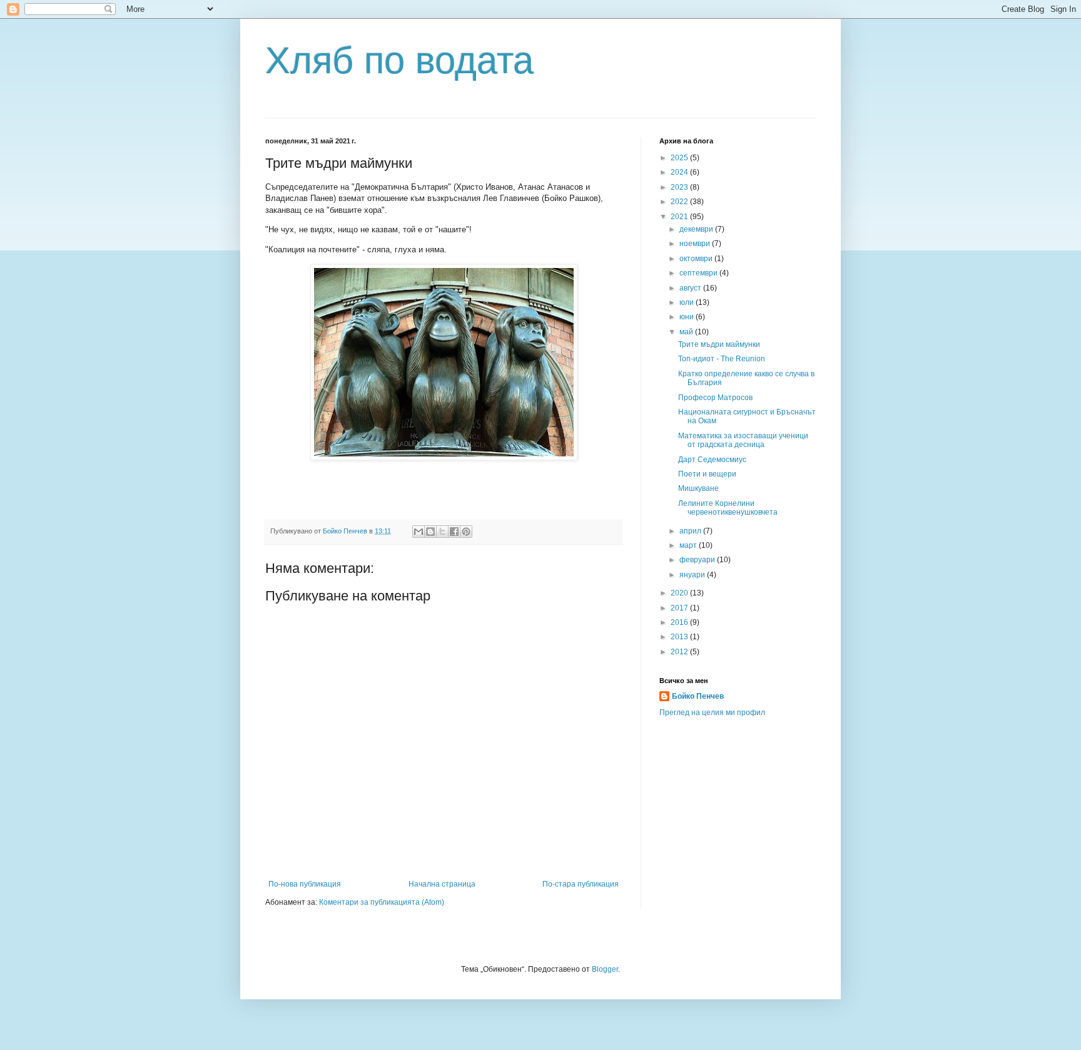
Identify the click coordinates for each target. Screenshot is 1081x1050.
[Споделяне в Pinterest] (466, 531)
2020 (680, 593)
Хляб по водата (399, 60)
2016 (680, 622)
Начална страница (442, 884)
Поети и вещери (707, 474)
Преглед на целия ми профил (712, 712)
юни (687, 316)
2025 (680, 157)
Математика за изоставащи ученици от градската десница (743, 440)
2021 (680, 216)
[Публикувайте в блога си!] (430, 531)
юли (687, 302)
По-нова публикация (304, 884)
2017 (680, 608)
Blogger (605, 969)
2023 (680, 187)
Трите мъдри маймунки (719, 344)
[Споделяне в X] (442, 531)
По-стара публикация (580, 884)
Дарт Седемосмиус (712, 459)
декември (697, 229)
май (687, 331)
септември (699, 273)
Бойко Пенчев (698, 696)
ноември (695, 243)
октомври (696, 258)
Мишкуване (698, 488)
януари (693, 574)
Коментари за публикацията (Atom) (381, 902)
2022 (680, 201)
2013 (680, 636)
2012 (680, 651)
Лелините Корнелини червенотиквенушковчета (728, 508)
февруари (698, 559)
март (689, 545)
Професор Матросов (715, 397)
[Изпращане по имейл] (418, 531)
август (691, 288)
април (691, 531)
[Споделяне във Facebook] (454, 531)
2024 (680, 172)
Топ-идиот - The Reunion (721, 358)
